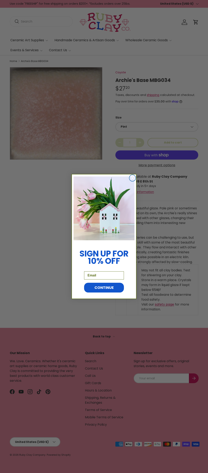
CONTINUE (104, 287)
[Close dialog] (132, 178)
